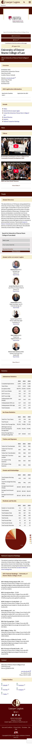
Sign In (16, 712)
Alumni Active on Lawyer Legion (11, 111)
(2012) (16, 302)
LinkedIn (5, 685)
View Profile (16, 274)
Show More (15, 362)
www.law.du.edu (10, 78)
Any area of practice (8, 249)
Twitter (5, 694)
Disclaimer (24, 727)
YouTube (5, 689)
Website (16, 40)
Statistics (5, 119)
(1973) (16, 286)
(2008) (16, 351)
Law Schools (3, 5)
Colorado (7, 224)
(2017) (16, 269)
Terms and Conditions (7, 727)
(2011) (16, 335)
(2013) (16, 319)
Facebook (21, 685)
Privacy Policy (17, 727)
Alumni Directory (16, 36)
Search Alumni (16, 251)
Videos (5, 108)
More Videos (15, 185)
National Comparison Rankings (11, 121)
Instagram (21, 689)
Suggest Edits (16, 46)
